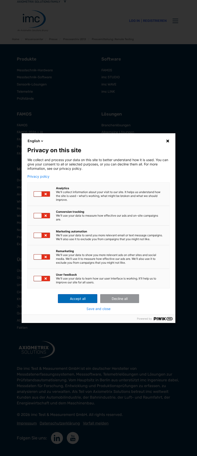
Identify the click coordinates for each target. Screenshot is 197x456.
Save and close (98, 309)
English (34, 141)
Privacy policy (38, 176)
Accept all (78, 299)
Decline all (120, 299)
